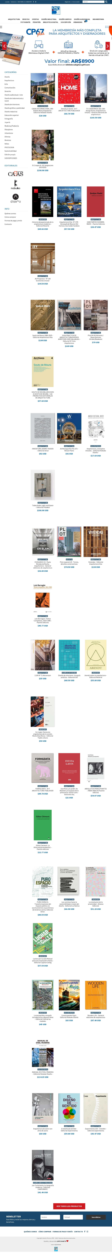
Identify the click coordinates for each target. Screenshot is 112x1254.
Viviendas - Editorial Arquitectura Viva (95, 563)
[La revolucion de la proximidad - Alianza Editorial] (95, 881)
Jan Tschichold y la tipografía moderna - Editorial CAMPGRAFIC (43, 1187)
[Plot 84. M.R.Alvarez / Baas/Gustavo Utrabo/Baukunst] (96, 315)
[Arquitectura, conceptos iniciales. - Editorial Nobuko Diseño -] (95, 428)
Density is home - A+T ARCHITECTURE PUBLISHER (69, 110)
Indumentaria (98, 19)
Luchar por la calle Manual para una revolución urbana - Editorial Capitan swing (42, 961)
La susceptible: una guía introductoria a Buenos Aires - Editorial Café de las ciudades (42, 1018)
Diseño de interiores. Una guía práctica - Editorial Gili (69, 676)
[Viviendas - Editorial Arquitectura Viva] (96, 541)
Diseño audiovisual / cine (14, 95)
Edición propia (10, 154)
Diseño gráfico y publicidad (14, 108)
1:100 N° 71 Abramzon (43, 675)
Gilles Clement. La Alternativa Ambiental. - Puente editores (43, 847)
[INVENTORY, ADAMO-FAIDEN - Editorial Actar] (43, 428)
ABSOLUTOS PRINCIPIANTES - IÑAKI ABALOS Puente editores (96, 791)
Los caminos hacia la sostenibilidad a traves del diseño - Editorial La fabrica (69, 904)
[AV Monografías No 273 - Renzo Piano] (69, 428)
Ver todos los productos (69, 1206)
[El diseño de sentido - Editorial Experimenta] (69, 1108)
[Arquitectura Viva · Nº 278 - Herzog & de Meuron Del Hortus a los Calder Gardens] (69, 201)
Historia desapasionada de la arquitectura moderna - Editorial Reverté (42, 224)
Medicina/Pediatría (12, 126)
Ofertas (35, 19)
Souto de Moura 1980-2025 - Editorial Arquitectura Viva (42, 336)
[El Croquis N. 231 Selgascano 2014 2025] (43, 145)
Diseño (7, 77)
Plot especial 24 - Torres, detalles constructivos (69, 563)
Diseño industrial (49, 19)
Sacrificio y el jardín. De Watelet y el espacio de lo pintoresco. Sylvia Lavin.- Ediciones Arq (69, 792)
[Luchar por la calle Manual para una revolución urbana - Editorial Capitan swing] (43, 938)
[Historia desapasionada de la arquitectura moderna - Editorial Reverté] (42, 201)
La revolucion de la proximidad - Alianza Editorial (95, 904)
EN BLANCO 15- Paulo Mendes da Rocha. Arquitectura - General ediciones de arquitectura (42, 565)
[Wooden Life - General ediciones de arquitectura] (96, 995)
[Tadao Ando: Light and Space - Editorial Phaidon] (43, 485)
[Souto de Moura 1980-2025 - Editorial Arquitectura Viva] (43, 315)
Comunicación (10, 88)
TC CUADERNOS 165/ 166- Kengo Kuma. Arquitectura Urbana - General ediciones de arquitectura (96, 112)
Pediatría (37, 22)
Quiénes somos (10, 213)
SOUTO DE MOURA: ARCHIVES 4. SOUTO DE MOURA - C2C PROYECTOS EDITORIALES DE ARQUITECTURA (43, 395)
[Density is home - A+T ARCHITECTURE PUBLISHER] (69, 88)
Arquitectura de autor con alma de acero (42, 1130)
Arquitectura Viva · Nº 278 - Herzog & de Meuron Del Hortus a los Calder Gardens (69, 224)
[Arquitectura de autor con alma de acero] (42, 1108)
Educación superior (12, 115)
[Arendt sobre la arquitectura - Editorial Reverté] (95, 655)
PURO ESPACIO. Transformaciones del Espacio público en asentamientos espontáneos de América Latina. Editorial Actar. (43, 907)
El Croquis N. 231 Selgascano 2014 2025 (42, 166)
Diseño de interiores (12, 104)
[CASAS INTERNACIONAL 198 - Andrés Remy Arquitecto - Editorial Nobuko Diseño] (43, 88)
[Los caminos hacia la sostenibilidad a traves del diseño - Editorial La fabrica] (69, 881)
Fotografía (25, 22)
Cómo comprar (10, 217)
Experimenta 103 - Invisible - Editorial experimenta (95, 1130)
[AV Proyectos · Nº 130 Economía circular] (43, 258)
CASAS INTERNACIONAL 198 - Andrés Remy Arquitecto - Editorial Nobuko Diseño (43, 111)
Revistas (26, 19)
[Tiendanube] (56, 1245)
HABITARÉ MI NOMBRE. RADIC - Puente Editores (96, 223)
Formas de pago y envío (13, 220)
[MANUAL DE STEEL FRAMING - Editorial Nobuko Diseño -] (42, 1051)
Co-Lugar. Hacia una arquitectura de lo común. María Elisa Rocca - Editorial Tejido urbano (42, 735)
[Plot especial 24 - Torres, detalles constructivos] (69, 541)
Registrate (67, 2)
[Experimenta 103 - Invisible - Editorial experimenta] (96, 1108)
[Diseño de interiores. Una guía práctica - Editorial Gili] (69, 655)
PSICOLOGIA (9, 147)
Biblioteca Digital (50, 22)
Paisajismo (9, 129)
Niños (7, 144)
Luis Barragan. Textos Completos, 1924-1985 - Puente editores (43, 621)
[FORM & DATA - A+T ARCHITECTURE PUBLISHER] (43, 768)
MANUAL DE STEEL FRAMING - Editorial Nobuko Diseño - (42, 1073)
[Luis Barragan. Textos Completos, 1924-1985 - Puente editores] (43, 598)
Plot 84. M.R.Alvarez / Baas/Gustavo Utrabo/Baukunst (96, 337)
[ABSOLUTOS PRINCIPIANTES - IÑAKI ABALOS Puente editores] (95, 768)
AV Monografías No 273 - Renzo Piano (69, 450)
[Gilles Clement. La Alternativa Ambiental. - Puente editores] (43, 825)
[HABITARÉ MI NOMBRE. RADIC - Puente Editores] (96, 201)
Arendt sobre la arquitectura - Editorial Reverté (96, 676)
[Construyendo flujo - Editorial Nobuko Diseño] (69, 995)
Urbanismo (77, 22)
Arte (6, 84)
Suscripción (66, 22)
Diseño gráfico (65, 19)
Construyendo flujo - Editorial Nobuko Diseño (69, 1016)
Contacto (13, 2)
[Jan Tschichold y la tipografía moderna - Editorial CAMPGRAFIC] (43, 1165)
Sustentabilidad (10, 151)
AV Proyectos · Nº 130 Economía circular (43, 280)
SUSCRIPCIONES (11, 158)
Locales (7, 2)
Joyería (7, 122)
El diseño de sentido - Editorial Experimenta (69, 1130)
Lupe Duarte (61, 1241)
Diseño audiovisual (82, 19)
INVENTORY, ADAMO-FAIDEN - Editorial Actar (42, 450)
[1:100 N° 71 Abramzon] (43, 655)
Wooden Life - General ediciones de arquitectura (95, 1016)
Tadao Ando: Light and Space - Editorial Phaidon (42, 506)
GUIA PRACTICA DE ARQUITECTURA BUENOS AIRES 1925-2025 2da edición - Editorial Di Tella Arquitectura (69, 339)
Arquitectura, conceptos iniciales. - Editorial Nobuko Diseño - (95, 451)
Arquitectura (14, 19)
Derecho (8, 91)
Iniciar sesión (76, 2)
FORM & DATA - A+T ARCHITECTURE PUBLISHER (42, 790)
